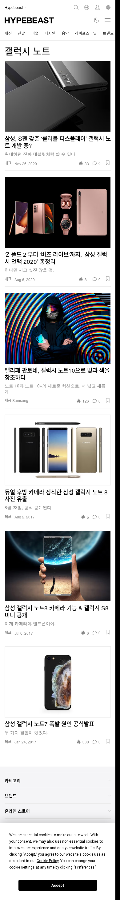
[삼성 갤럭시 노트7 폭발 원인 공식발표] (58, 681)
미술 (34, 33)
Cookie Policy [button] (47, 861)
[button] (108, 163)
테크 (8, 163)
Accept (57, 885)
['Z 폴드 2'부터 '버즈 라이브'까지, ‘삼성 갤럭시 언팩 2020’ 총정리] (58, 212)
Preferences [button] (84, 867)
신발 (21, 33)
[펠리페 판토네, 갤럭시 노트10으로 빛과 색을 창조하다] (58, 328)
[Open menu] (108, 20)
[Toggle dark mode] (97, 20)
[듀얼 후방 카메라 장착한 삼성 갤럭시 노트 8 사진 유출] (58, 450)
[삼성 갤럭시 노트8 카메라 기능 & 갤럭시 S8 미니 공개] (58, 565)
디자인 (50, 33)
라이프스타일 (86, 33)
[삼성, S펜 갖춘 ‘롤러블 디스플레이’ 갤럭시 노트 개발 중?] (58, 96)
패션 (8, 33)
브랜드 (108, 33)
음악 (65, 33)
